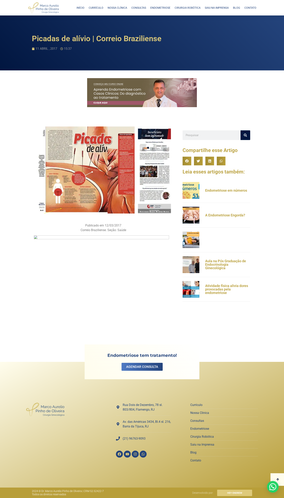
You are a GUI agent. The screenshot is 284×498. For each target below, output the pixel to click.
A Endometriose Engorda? (225, 215)
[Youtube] (127, 454)
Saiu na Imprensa (217, 7)
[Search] (245, 135)
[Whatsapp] (143, 454)
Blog (236, 7)
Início (80, 7)
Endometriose (160, 7)
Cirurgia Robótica (188, 7)
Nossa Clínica (117, 7)
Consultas (138, 7)
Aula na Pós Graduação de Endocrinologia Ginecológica (225, 264)
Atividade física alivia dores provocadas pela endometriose (226, 289)
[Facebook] (119, 454)
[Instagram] (135, 454)
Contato (250, 7)
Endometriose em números (226, 190)
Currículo (96, 7)
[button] (187, 161)
